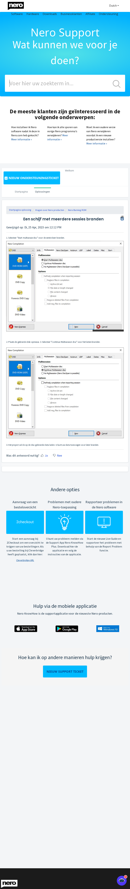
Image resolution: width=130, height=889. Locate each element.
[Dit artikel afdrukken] (122, 218)
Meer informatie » (21, 139)
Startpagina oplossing (20, 209)
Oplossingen (42, 191)
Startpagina (21, 191)
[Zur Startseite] (18, 5)
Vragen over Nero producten (49, 210)
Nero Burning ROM (77, 210)
